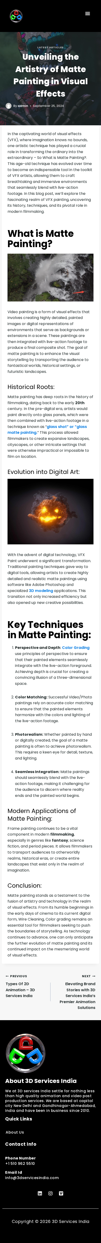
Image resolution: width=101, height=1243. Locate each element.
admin (23, 106)
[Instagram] (50, 1193)
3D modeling (41, 590)
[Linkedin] (40, 1193)
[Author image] (9, 106)
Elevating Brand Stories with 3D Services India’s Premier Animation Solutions (77, 992)
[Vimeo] (61, 1193)
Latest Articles (50, 47)
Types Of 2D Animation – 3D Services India (20, 986)
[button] (88, 13)
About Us (15, 1132)
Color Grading (75, 647)
